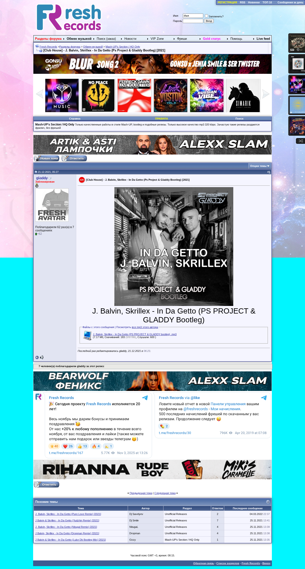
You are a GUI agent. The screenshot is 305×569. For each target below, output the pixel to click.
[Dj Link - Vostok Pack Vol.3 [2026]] (62, 111)
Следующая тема (165, 493)
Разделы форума (69, 46)
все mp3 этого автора (145, 327)
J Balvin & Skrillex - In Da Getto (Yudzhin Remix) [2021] (67, 520)
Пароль (177, 21)
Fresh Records (48, 46)
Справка (74, 118)
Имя (175, 15)
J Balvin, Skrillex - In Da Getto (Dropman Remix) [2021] (67, 533)
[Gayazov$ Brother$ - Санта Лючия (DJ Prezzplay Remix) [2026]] (170, 111)
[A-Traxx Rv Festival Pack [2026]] (98, 111)
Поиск (239, 118)
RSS (242, 2)
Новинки (254, 2)
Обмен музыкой (93, 46)
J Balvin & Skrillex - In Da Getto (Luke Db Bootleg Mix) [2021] (70, 539)
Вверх (266, 563)
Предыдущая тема (141, 493)
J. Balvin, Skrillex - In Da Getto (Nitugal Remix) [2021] (66, 526)
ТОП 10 (267, 2)
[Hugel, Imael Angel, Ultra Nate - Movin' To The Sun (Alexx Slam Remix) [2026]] (243, 111)
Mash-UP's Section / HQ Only (123, 46)
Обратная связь (203, 563)
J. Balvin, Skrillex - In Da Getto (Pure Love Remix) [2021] (68, 514)
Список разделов (227, 563)
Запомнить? (216, 16)
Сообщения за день (290, 2)
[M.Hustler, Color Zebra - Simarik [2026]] (134, 111)
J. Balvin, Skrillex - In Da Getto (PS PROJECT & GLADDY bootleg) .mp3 (135, 334)
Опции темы (258, 166)
